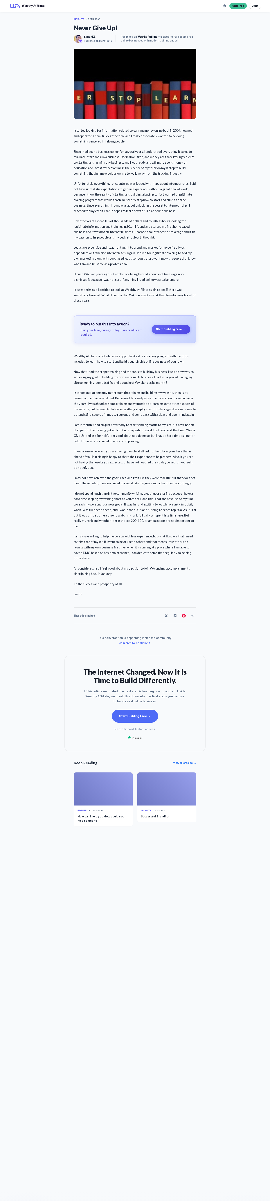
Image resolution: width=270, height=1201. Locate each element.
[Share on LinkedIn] (175, 615)
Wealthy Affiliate (147, 36)
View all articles (184, 762)
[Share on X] (166, 615)
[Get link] (192, 615)
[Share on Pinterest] (184, 615)
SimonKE (89, 36)
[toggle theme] (225, 6)
